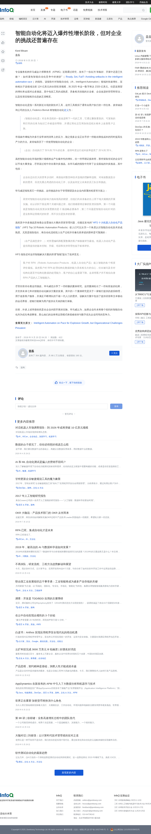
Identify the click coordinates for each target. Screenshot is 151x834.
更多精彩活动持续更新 (9, 818)
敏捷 (24, 471)
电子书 (64, 10)
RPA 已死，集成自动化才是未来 (34, 530)
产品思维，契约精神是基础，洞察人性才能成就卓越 (45, 666)
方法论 (32, 539)
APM (75, 693)
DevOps (22, 488)
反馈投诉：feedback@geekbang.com (89, 807)
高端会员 (143, 2)
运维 (76, 19)
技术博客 (102, 10)
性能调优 (28, 693)
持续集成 (142, 100)
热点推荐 (132, 19)
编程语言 (23, 19)
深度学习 (43, 436)
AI (45, 19)
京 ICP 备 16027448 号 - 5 (97, 830)
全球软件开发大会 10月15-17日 (130, 807)
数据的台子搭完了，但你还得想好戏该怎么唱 (41, 444)
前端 (11, 19)
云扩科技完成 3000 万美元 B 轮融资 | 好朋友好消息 (45, 649)
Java (21, 693)
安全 (28, 641)
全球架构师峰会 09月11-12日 (129, 800)
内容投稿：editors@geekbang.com (88, 800)
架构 (2, 19)
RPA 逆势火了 (141, 151)
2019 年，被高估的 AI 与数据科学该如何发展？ (43, 547)
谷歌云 (60, 641)
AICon (25, 436)
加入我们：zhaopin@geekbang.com (88, 811)
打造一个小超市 (142, 105)
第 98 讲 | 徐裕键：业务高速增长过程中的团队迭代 (45, 718)
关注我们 (59, 814)
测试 (20, 762)
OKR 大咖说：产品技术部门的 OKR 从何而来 (42, 512)
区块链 (87, 19)
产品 (120, 19)
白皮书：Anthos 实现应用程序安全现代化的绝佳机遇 (46, 632)
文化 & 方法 (38, 488)
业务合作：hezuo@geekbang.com (87, 804)
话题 (75, 10)
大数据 (25, 556)
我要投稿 (59, 804)
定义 (66, 110)
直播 (43, 10)
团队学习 (130, 2)
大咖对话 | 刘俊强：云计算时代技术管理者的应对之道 (47, 735)
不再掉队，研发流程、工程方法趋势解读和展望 (43, 564)
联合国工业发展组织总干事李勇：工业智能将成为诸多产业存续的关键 (56, 581)
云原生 (110, 19)
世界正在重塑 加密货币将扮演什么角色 (38, 700)
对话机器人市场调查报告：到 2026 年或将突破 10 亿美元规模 (51, 427)
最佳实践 (44, 641)
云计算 (35, 19)
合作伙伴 (59, 807)
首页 (33, 10)
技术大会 (89, 2)
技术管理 (65, 19)
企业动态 (33, 436)
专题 (53, 10)
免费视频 (87, 10)
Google (35, 641)
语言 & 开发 (24, 505)
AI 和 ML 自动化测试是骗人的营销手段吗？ (40, 461)
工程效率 (38, 590)
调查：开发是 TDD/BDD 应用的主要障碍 (39, 598)
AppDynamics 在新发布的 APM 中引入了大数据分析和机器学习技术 (55, 683)
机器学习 (52, 436)
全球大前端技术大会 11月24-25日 (131, 811)
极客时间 (103, 2)
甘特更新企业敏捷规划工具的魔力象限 (37, 478)
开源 (53, 19)
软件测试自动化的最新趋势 (31, 752)
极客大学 (116, 2)
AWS (38, 624)
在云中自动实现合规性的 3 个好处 (35, 615)
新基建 (98, 19)
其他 (33, 624)
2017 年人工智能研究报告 (30, 495)
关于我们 (59, 800)
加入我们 (59, 811)
